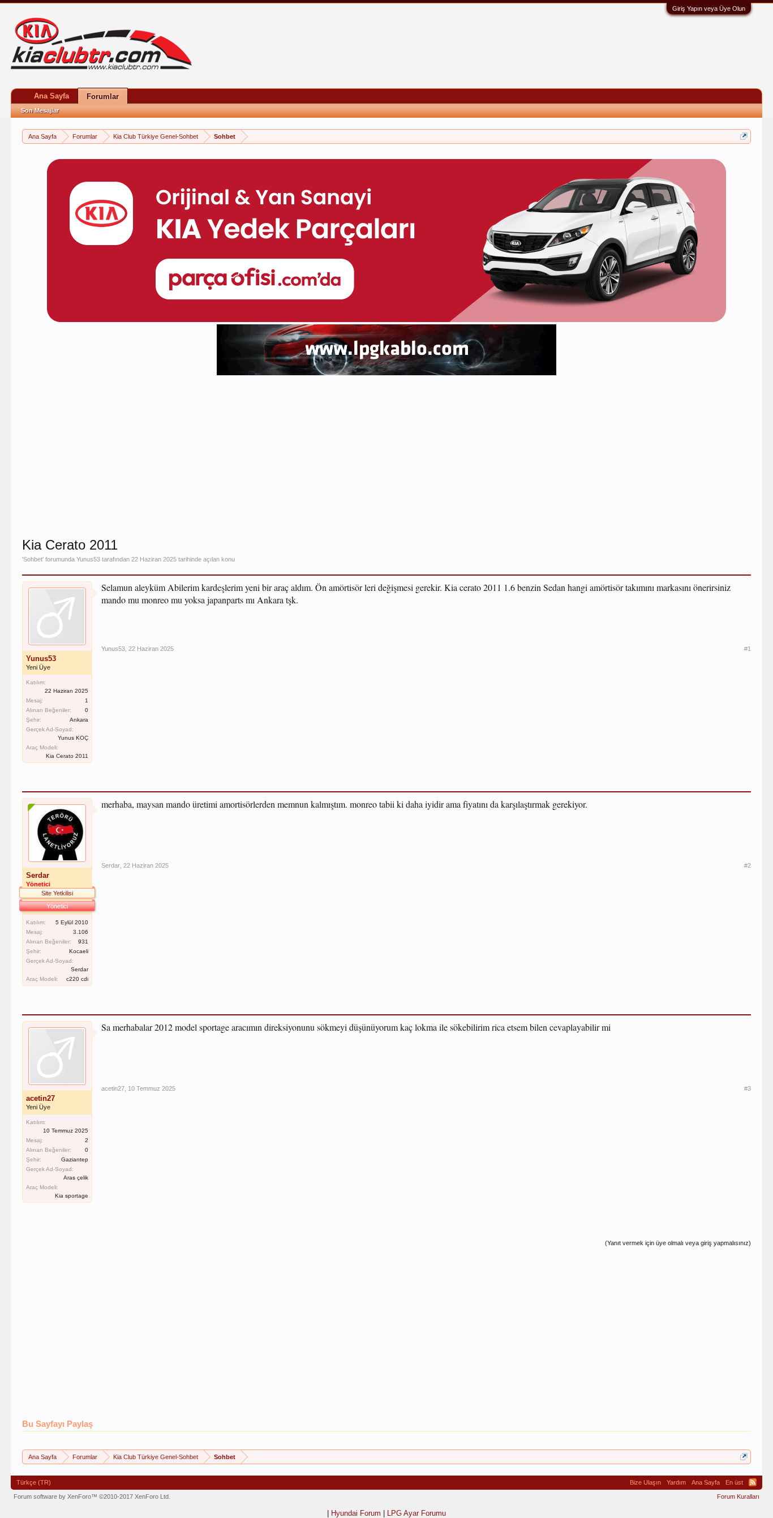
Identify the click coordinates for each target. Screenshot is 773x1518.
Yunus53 (88, 559)
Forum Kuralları (738, 1496)
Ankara (79, 720)
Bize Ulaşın (645, 1482)
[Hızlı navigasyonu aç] (744, 136)
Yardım (676, 1482)
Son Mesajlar (40, 110)
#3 (747, 1088)
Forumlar (103, 96)
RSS (753, 1482)
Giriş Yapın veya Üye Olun (708, 8)
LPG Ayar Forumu (416, 1513)
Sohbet (32, 559)
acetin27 (40, 1098)
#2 (747, 865)
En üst (734, 1482)
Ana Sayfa (51, 96)
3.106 (80, 932)
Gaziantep (74, 1159)
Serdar (110, 865)
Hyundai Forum (356, 1513)
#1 (747, 648)
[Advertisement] (386, 457)
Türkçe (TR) (33, 1482)
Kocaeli (78, 951)
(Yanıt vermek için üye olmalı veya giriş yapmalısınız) (678, 1243)
